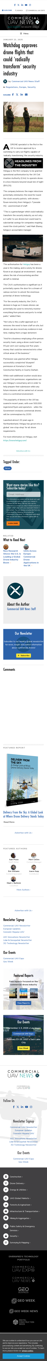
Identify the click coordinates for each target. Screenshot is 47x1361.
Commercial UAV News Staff (25, 81)
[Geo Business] (23, 1290)
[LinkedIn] (22, 5)
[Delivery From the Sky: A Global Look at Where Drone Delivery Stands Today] (23, 780)
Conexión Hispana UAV (13, 932)
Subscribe (13, 523)
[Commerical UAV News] (23, 1073)
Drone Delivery (17, 1183)
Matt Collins (34, 859)
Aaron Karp (34, 871)
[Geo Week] (23, 1301)
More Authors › (23, 889)
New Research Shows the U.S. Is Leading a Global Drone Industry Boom (12, 556)
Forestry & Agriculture (20, 1204)
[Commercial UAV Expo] (23, 1087)
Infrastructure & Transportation (24, 1211)
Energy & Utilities (18, 1189)
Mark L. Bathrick (14, 883)
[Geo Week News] (23, 1311)
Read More (9, 822)
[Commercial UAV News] (23, 1279)
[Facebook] (15, 5)
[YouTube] (26, 5)
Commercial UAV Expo (36, 10)
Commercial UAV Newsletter (16, 925)
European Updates (11, 928)
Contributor (34, 874)
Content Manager (34, 862)
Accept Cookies (23, 1356)
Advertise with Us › (23, 451)
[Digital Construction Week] (23, 1322)
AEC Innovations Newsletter (16, 937)
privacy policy (14, 519)
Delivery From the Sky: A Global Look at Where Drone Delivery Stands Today (23, 814)
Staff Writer (14, 862)
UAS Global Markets (19, 1198)
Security (32, 87)
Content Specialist (14, 874)
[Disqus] (23, 706)
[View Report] (13, 993)
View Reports (23, 1003)
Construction (15, 1176)
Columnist (14, 885)
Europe (22, 87)
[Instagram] (30, 5)
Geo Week (8, 961)
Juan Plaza (13, 859)
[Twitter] (18, 5)
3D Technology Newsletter (16, 943)
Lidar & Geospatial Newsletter (17, 940)
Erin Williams (13, 871)
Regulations (12, 87)
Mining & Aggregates (19, 1218)
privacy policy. (27, 1351)
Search (20, 10)
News (7, 468)
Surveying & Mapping (19, 1242)
